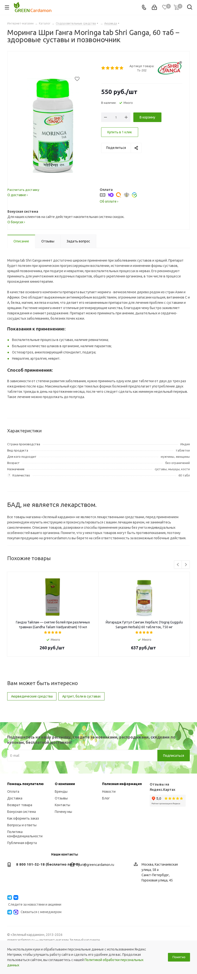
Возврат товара (19, 805)
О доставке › (17, 195)
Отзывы (61, 798)
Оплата (13, 791)
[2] (108, 68)
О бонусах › (16, 222)
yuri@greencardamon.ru (96, 865)
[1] (103, 68)
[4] (117, 68)
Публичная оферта (22, 843)
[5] (121, 68)
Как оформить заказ (23, 818)
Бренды (61, 791)
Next (186, 565)
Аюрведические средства (32, 696)
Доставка (14, 798)
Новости (109, 791)
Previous (178, 565)
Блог (106, 798)
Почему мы (63, 812)
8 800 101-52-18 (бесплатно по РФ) (48, 864)
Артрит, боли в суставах (81, 696)
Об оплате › (109, 201)
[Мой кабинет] (154, 7)
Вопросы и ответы (22, 825)
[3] (112, 68)
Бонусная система (21, 812)
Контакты (62, 805)
